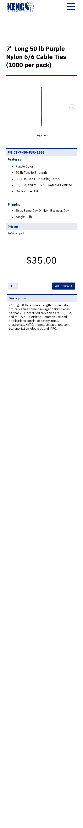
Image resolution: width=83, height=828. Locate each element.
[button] (41, 106)
